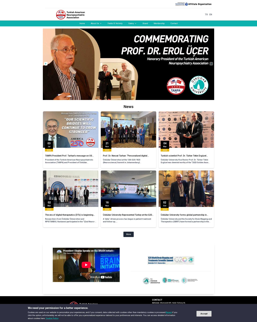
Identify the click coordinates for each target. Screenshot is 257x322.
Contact (174, 23)
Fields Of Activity (115, 23)
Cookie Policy (52, 318)
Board (145, 23)
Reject (169, 312)
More (128, 234)
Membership (159, 23)
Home (82, 23)
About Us (95, 23)
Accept (204, 313)
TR (206, 14)
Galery (131, 23)
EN (210, 14)
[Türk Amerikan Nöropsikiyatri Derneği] (73, 14)
